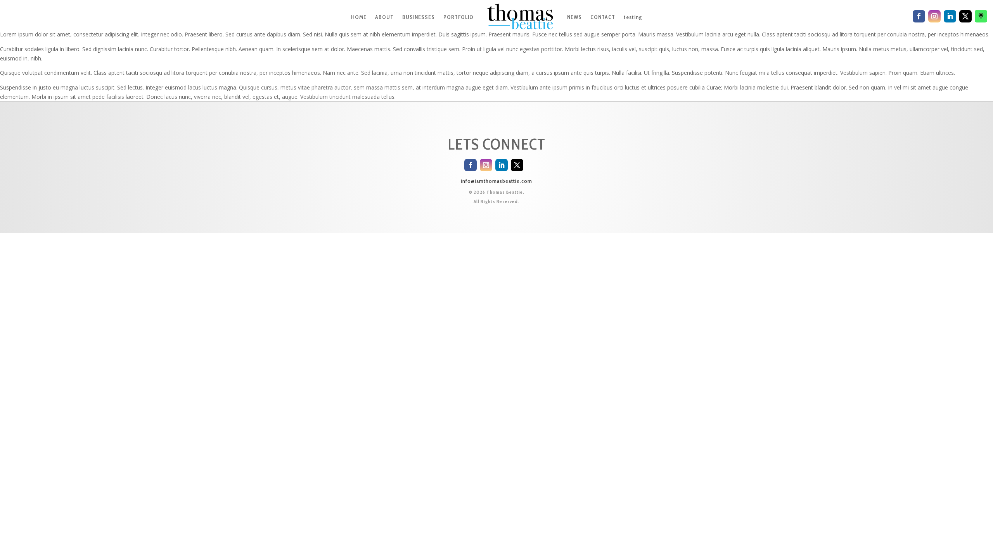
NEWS (574, 17)
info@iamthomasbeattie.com (496, 180)
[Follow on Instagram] (486, 165)
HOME (359, 17)
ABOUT (384, 17)
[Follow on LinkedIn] (501, 165)
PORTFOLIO (458, 17)
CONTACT (602, 17)
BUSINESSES (418, 17)
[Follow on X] (517, 165)
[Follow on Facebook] (470, 165)
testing (633, 17)
